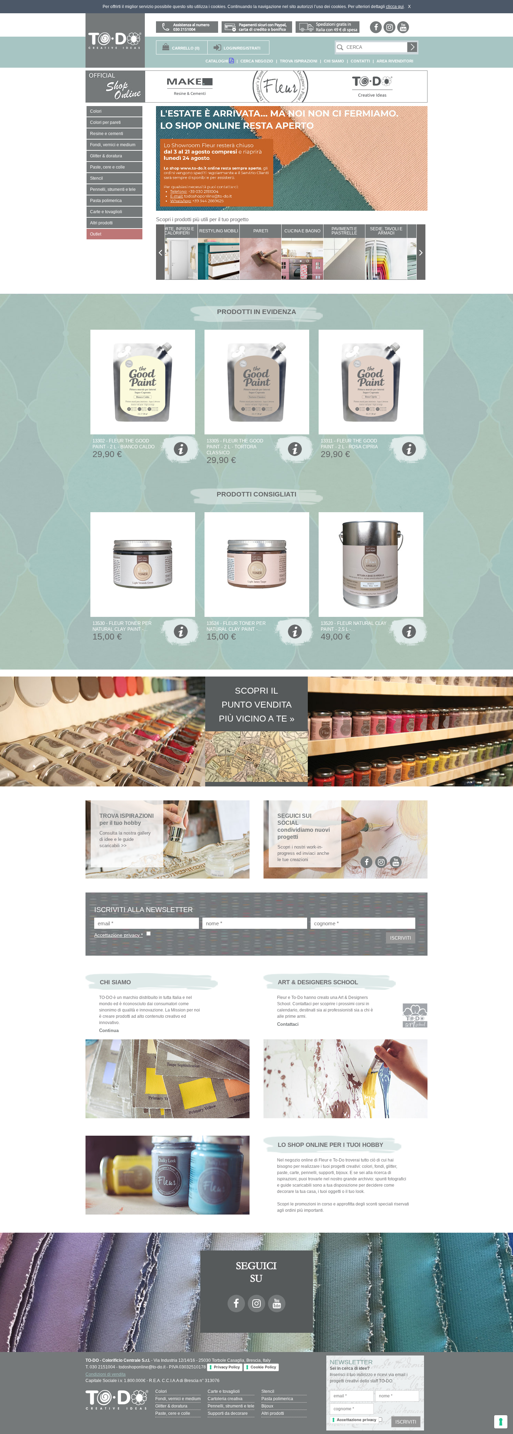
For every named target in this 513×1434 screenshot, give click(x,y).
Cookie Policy (263, 1367)
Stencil (267, 1391)
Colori (161, 1391)
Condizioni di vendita (106, 1374)
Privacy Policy (227, 1367)
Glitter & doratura (171, 1406)
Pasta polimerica (277, 1398)
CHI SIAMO (334, 61)
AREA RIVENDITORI (395, 61)
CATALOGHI (217, 61)
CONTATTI (360, 61)
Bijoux (267, 1406)
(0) (186, 48)
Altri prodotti (272, 1413)
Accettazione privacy (356, 1419)
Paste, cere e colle (172, 1413)
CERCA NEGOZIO (256, 61)
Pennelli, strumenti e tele (231, 1406)
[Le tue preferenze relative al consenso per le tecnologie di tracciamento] (500, 1421)
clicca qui (395, 6)
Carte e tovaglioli (224, 1391)
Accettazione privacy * (118, 935)
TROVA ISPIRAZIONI (298, 61)
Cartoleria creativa (225, 1398)
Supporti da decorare (228, 1413)
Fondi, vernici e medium (178, 1398)
